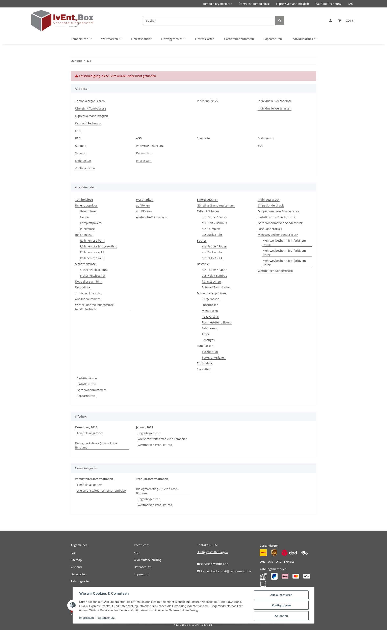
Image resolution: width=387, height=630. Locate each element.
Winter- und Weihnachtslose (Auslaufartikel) (94, 307)
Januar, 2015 (144, 427)
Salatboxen (209, 328)
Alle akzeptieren (281, 595)
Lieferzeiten (83, 161)
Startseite (203, 138)
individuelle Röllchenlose (275, 101)
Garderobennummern (92, 390)
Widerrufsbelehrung (150, 146)
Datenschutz (144, 153)
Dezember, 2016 (86, 427)
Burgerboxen (210, 299)
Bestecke (203, 264)
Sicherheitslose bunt (94, 270)
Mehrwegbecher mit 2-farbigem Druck (284, 253)
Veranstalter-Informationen (94, 479)
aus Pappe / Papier (214, 217)
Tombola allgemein (90, 433)
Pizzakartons (210, 316)
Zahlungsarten (85, 168)
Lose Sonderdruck (270, 229)
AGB (139, 138)
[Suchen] (279, 20)
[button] (330, 20)
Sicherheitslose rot (92, 275)
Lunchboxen (210, 305)
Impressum (143, 161)
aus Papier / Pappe (214, 270)
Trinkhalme (204, 363)
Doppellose (82, 287)
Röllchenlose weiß (92, 258)
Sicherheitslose (85, 264)
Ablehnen (281, 615)
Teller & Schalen (208, 211)
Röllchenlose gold (92, 252)
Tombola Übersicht (88, 293)
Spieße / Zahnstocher (216, 287)
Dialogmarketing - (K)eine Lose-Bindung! (96, 445)
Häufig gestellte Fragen (212, 552)
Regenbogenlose (86, 205)
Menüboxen (210, 311)
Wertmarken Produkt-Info (155, 445)
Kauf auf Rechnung (328, 4)
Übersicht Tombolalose (254, 4)
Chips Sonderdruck (271, 205)
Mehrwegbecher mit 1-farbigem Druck (284, 243)
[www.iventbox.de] (62, 20)
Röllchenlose (83, 235)
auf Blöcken (144, 211)
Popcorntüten (86, 396)
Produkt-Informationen (152, 479)
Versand (80, 153)
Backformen (210, 352)
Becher (201, 240)
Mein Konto (265, 138)
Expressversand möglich (292, 4)
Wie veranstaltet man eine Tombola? (162, 439)
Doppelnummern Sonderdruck (278, 211)
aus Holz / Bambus (214, 223)
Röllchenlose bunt (92, 240)
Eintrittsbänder (87, 378)
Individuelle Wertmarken (274, 108)
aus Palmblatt (211, 229)
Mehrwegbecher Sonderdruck (278, 235)
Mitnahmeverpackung (212, 293)
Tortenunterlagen (214, 357)
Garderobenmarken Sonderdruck (280, 223)
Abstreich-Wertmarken (151, 217)
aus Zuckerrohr (212, 235)
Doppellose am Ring (88, 281)
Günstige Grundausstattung (216, 205)
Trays (205, 334)
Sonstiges (208, 340)
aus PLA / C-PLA (212, 258)
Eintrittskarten (86, 384)
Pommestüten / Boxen (216, 322)
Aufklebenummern (88, 299)
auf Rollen (143, 205)
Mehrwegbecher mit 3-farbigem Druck (284, 263)
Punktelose (87, 229)
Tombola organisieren (217, 4)
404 (260, 146)
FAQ (350, 4)
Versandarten (269, 546)
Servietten (204, 369)
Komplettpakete (90, 223)
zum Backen (205, 346)
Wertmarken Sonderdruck (275, 271)
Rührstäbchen (211, 281)
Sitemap (80, 146)
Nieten (84, 217)
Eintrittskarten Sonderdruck (276, 217)
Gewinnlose (88, 211)
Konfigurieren (281, 605)
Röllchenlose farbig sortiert (98, 246)
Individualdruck (207, 101)
